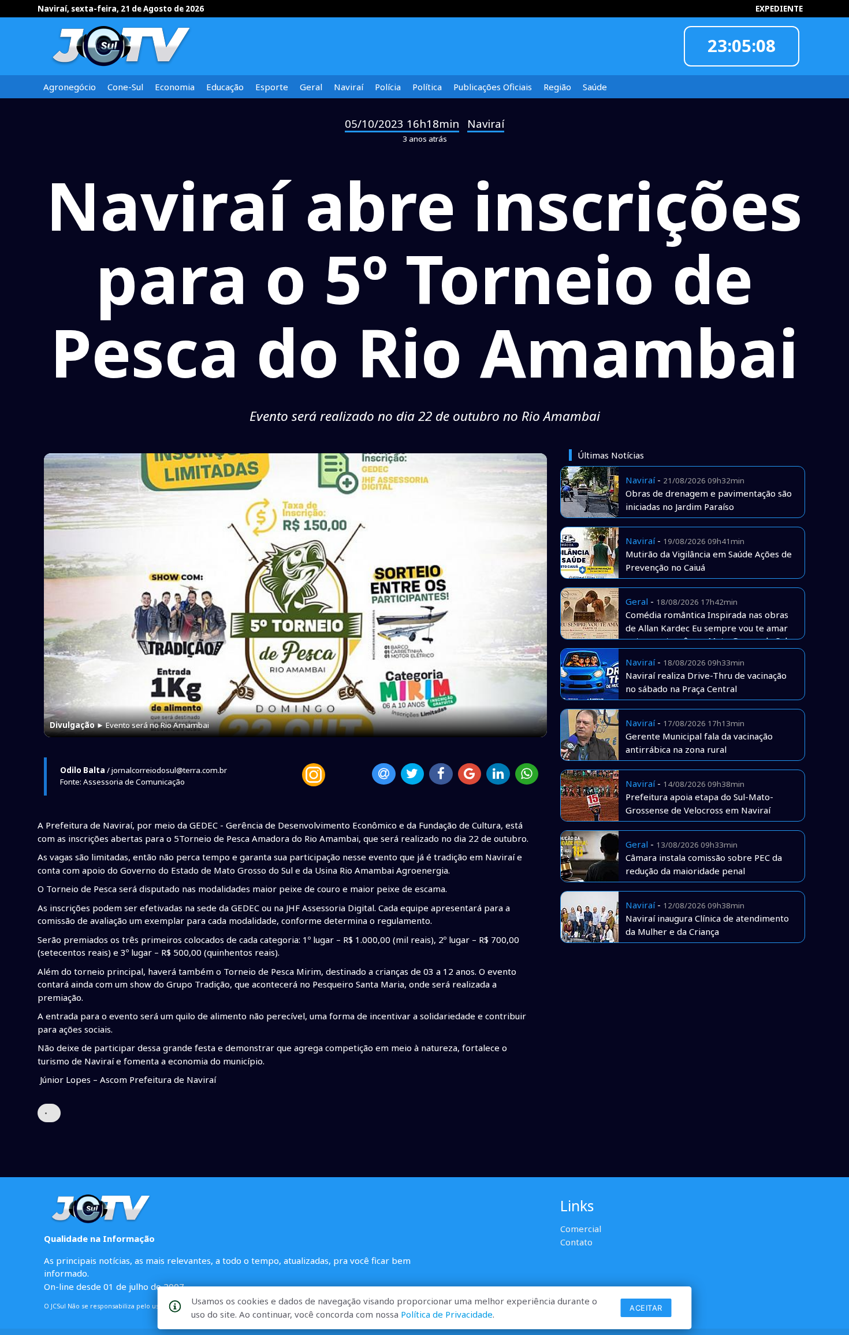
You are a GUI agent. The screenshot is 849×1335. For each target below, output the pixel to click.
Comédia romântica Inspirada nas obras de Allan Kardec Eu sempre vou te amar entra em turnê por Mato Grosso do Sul (706, 627)
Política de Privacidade (447, 1314)
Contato (576, 1242)
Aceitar (646, 1307)
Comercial (580, 1228)
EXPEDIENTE (779, 8)
